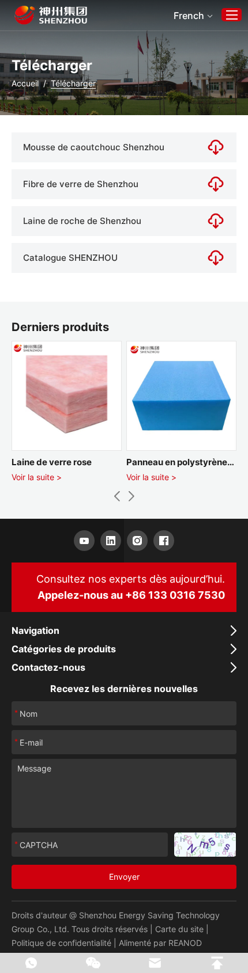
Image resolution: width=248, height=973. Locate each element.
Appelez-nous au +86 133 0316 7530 (131, 595)
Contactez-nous (48, 667)
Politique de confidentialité (61, 943)
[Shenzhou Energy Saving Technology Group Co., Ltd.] (50, 15)
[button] (117, 496)
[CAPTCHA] (205, 845)
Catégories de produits (64, 649)
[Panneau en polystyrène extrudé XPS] (181, 395)
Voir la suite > (37, 477)
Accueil (25, 83)
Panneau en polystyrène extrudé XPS (176, 463)
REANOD (185, 943)
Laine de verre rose (52, 462)
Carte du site (179, 929)
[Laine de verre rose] (66, 395)
